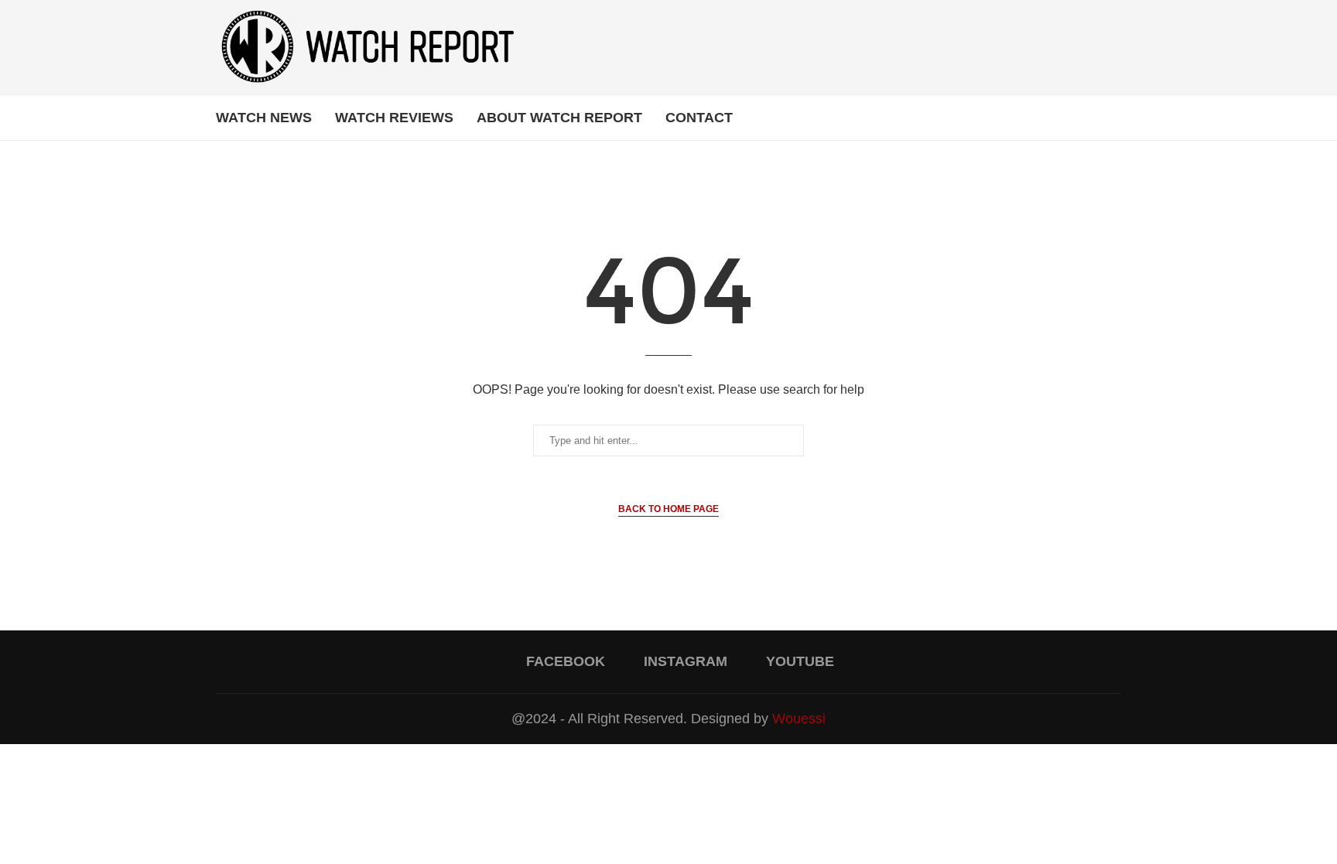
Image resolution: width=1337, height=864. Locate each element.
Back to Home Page (668, 509)
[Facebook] (1074, 117)
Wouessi (799, 718)
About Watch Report (559, 117)
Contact (699, 117)
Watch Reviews (394, 117)
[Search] (1113, 117)
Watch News (264, 117)
